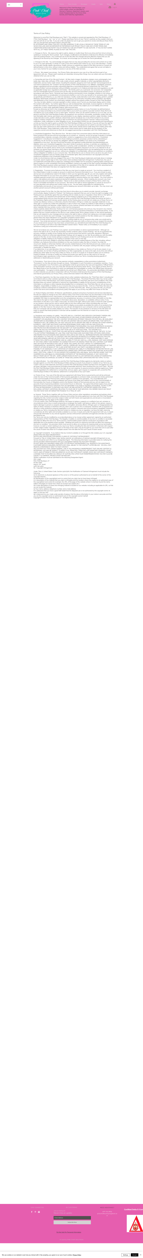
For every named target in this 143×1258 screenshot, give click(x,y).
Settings (125, 1255)
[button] (115, 4)
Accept (134, 1255)
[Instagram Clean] (39, 1212)
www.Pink (45, 37)
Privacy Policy (77, 1255)
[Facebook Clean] (32, 1212)
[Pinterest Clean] (35, 1212)
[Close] (140, 1254)
